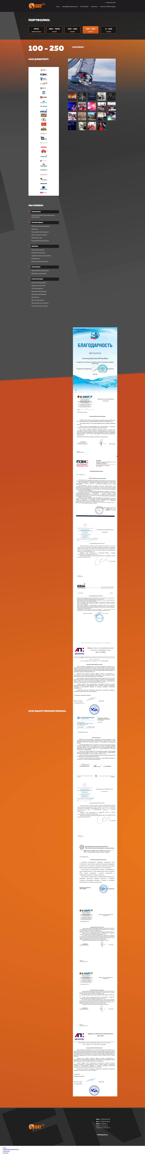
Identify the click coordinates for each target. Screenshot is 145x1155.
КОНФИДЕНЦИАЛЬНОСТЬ (70, 6)
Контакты (94, 6)
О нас (58, 6)
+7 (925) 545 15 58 (110, 2)
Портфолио (84, 6)
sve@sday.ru (104, 1123)
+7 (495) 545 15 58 (104, 1121)
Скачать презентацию (107, 6)
